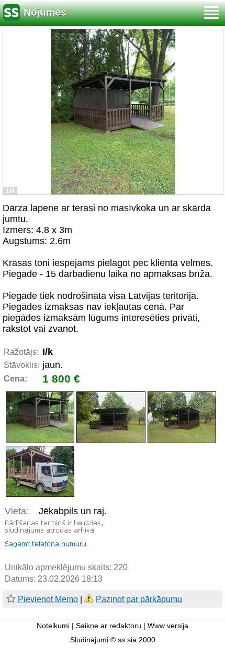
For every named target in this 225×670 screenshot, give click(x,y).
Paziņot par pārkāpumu (139, 599)
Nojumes (45, 12)
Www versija (168, 626)
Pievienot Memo (48, 599)
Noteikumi (53, 626)
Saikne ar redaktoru (108, 626)
